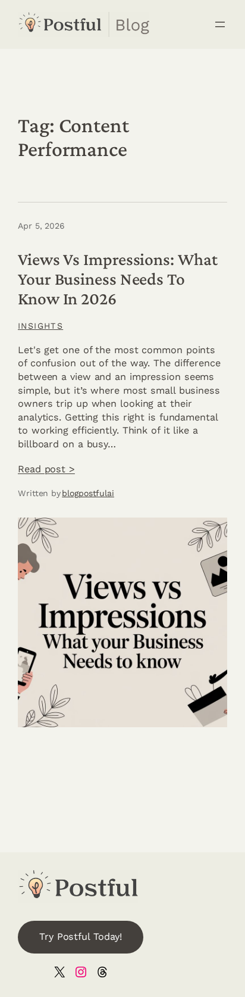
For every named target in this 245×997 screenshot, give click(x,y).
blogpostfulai (88, 493)
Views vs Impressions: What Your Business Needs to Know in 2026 (117, 279)
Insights (40, 326)
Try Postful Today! (80, 936)
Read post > (46, 469)
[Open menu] (220, 24)
